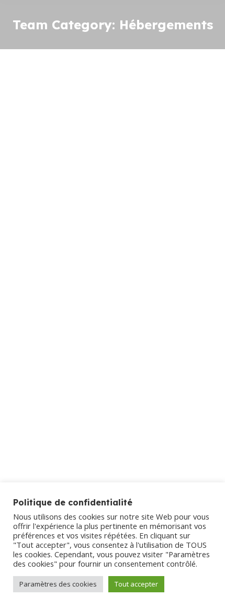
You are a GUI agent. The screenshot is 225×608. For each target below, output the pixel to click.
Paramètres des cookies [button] (58, 584)
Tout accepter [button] (136, 584)
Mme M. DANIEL (56, 100)
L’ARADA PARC (53, 371)
